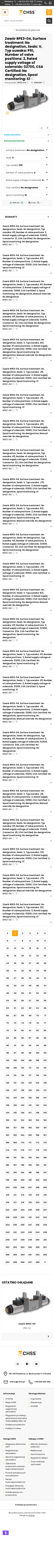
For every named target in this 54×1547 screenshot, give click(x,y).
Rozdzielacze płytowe (28, 30)
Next (47, 128)
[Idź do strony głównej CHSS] (27, 1353)
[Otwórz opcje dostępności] (6, 1533)
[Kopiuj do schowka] (31, 78)
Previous (41, 128)
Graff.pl (31, 1515)
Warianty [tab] (11, 216)
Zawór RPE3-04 (26, 1323)
